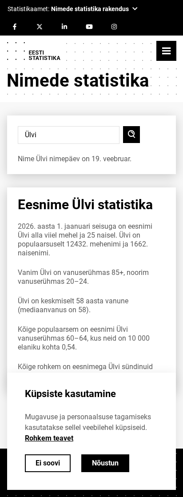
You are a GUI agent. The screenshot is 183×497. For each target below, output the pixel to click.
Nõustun (105, 463)
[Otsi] (131, 134)
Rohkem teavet (49, 438)
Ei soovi (48, 463)
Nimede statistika (78, 80)
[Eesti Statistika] (33, 51)
